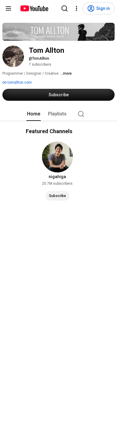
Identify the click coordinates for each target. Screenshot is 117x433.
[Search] (64, 8)
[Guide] (8, 8)
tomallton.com (19, 82)
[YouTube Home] (34, 8)
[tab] (33, 114)
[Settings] (76, 8)
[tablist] (58, 114)
